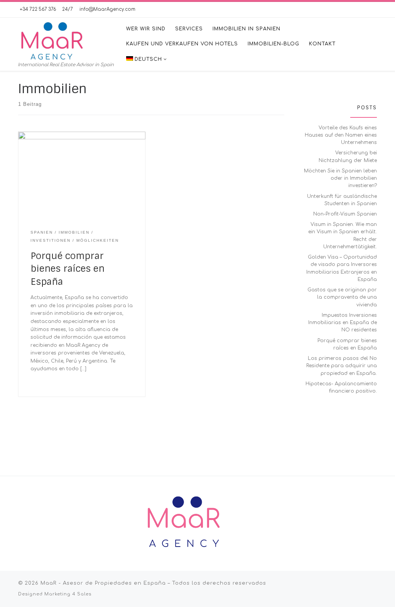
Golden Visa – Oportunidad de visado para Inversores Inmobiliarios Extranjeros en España (341, 268)
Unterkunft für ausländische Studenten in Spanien (342, 200)
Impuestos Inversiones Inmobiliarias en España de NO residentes (342, 323)
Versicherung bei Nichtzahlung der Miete (348, 156)
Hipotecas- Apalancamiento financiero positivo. (341, 387)
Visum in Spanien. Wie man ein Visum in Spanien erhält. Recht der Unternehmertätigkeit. (342, 235)
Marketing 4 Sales (67, 594)
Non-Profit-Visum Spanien (345, 214)
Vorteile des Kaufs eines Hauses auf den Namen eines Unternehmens (341, 135)
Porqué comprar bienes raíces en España (67, 268)
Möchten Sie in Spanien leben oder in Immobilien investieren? (340, 178)
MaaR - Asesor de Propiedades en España (103, 583)
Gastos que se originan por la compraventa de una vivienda (342, 297)
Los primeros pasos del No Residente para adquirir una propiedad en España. (341, 366)
